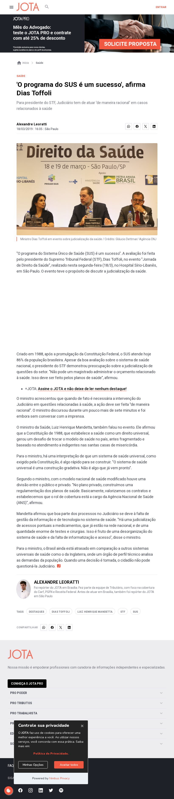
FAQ (11, 766)
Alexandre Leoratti (32, 124)
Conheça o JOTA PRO (27, 683)
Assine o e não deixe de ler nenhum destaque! (82, 388)
